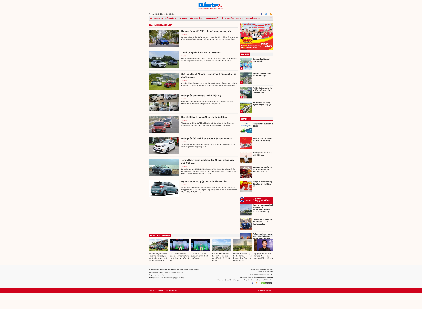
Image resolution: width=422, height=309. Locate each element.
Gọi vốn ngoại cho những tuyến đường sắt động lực (262, 103)
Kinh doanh (183, 18)
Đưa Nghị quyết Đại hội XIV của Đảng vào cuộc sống (262, 139)
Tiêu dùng (184, 34)
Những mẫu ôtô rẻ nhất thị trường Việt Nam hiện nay (206, 138)
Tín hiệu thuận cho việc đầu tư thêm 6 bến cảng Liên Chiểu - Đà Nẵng (262, 90)
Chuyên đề (245, 119)
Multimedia (158, 18)
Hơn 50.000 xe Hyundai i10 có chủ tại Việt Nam (204, 117)
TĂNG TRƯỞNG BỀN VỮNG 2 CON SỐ (263, 125)
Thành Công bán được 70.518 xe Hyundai (201, 52)
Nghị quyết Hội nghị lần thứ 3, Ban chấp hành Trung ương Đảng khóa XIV (262, 169)
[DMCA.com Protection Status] (266, 283)
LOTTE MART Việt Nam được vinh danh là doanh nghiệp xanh (199, 256)
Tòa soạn (160, 290)
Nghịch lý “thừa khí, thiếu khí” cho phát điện (262, 74)
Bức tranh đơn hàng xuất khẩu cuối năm (261, 60)
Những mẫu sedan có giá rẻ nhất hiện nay (201, 95)
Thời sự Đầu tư (170, 18)
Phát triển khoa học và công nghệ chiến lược (262, 154)
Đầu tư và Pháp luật (253, 18)
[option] (158, 250)
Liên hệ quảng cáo (171, 290)
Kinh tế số (240, 18)
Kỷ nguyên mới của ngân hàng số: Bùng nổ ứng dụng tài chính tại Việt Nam (263, 256)
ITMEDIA (268, 290)
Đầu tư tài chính (227, 18)
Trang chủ (152, 290)
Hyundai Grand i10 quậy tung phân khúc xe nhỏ (203, 181)
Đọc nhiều (245, 54)
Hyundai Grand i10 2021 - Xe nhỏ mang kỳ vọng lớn (206, 31)
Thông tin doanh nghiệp (160, 236)
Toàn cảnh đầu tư (196, 18)
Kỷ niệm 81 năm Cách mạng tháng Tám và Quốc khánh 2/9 (262, 184)
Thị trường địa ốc (212, 18)
